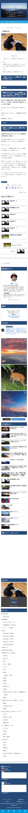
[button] (25, 263)
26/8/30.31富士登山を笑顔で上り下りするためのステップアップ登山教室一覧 (14, 804)
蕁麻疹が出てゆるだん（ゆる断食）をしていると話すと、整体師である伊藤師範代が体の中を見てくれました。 (14, 66)
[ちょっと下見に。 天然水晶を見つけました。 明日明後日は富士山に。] (14, 378)
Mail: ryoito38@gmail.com (14, 315)
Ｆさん (4, 69)
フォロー (15, 602)
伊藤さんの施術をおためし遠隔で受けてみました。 (14, 71)
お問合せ (7, 801)
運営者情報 (20, 799)
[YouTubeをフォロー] (15, 187)
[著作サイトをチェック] (6, 187)
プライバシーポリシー (7, 799)
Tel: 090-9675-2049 (14, 317)
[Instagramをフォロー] (12, 187)
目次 (12, 55)
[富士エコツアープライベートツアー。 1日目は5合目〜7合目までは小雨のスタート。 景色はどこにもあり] (14, 351)
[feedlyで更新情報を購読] (18, 187)
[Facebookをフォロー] (9, 187)
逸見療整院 (5, 181)
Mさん (4, 62)
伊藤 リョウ (14, 283)
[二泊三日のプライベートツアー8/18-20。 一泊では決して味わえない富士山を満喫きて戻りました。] (14, 404)
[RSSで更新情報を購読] (21, 187)
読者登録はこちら (21, 801)
